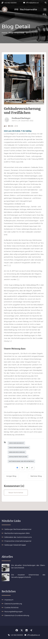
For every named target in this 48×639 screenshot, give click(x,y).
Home (4, 33)
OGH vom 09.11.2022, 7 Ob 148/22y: (18, 131)
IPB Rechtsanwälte (25, 9)
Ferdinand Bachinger (21, 118)
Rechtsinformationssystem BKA (17, 533)
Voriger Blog (11, 476)
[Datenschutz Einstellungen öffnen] (5, 9)
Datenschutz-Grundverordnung (16, 615)
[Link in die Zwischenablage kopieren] (32, 467)
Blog (11, 33)
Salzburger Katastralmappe (15, 545)
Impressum (8, 600)
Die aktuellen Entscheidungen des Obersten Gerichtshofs (28, 566)
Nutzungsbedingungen (13, 612)
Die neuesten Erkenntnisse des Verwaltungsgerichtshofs (28, 576)
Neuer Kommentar (15, 493)
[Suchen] (44, 2)
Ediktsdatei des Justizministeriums (18, 537)
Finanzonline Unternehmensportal (17, 541)
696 (12, 126)
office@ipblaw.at (32, 3)
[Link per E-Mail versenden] (27, 467)
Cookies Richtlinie (11, 608)
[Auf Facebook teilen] (17, 467)
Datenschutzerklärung (13, 604)
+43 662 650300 (10, 3)
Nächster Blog (36, 476)
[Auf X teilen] (22, 467)
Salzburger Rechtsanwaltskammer (17, 529)
